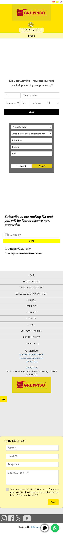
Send (31, 241)
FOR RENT (31, 306)
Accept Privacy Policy (19, 248)
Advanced (21, 166)
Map (3, 399)
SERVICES (31, 318)
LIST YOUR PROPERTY (31, 331)
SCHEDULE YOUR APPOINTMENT (31, 293)
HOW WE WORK (31, 281)
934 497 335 (31, 367)
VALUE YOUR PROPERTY (32, 287)
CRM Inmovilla (38, 527)
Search (42, 166)
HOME (31, 275)
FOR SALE (31, 300)
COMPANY (32, 312)
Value (31, 111)
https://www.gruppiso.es (31, 358)
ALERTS (31, 324)
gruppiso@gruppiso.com (31, 354)
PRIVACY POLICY (31, 337)
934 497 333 (31, 361)
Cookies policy (32, 343)
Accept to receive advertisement (25, 253)
